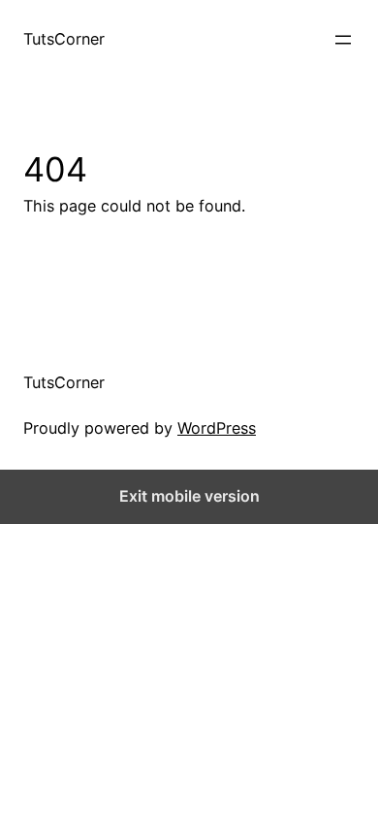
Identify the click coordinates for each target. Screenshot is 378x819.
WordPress (216, 428)
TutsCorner (64, 39)
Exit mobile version (189, 496)
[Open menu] (343, 39)
